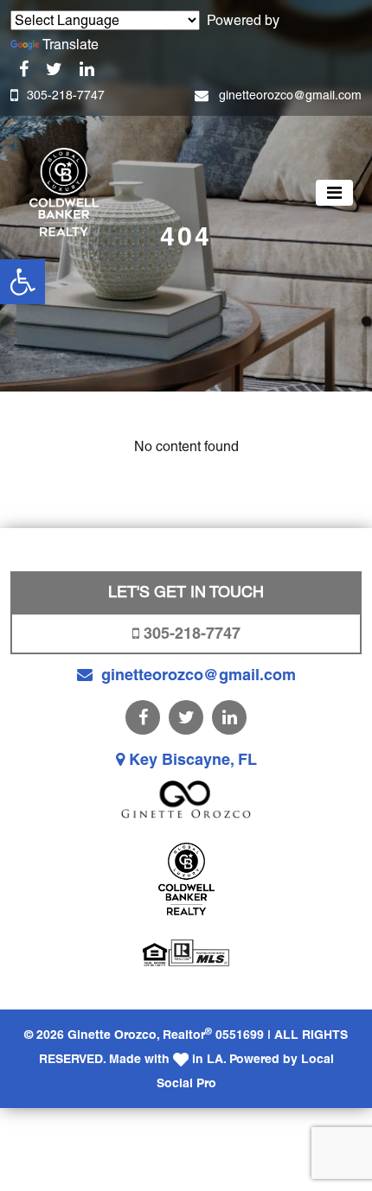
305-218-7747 (66, 95)
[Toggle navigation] (334, 193)
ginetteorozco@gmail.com (290, 95)
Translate (70, 44)
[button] (22, 281)
